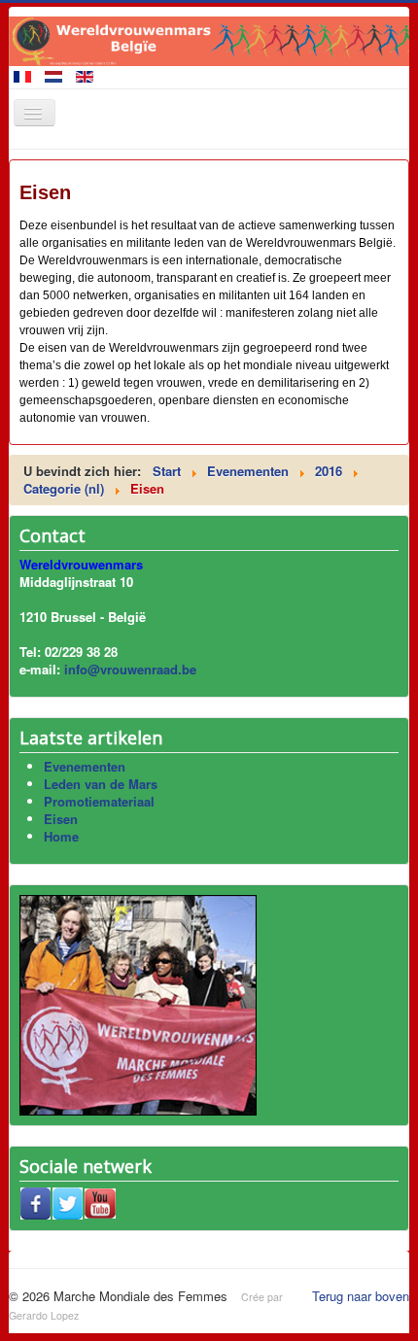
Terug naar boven (360, 1296)
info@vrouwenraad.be (130, 669)
